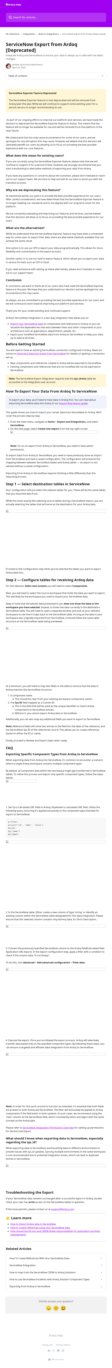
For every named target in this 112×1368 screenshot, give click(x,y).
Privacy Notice (63, 1344)
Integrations (29, 34)
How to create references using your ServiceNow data (40, 1227)
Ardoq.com (47, 1344)
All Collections (13, 34)
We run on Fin (58, 1359)
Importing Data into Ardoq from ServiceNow (41, 353)
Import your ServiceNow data (26, 323)
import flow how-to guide (73, 403)
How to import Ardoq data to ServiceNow (33, 1224)
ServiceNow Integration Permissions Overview (48, 1127)
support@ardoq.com (62, 1209)
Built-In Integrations (49, 34)
